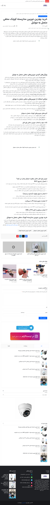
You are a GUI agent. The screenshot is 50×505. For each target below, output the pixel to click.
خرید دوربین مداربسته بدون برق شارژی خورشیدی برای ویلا (29, 350)
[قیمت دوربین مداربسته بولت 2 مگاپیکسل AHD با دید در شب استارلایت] (43, 357)
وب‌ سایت (22, 312)
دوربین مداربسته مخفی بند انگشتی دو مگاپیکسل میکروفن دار (25, 280)
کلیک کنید (21, 477)
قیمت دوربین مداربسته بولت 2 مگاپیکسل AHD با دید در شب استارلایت (27, 356)
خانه (45, 13)
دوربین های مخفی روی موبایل (12, 225)
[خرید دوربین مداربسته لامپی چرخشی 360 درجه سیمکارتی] (43, 364)
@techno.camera (23, 482)
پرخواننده (25, 346)
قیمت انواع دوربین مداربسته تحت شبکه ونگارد (31, 376)
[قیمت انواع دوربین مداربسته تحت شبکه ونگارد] (43, 381)
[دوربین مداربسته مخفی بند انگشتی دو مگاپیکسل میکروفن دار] (25, 271)
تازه (41, 346)
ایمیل (46, 312)
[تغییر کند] (45, 5)
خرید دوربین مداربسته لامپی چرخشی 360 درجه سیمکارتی (29, 361)
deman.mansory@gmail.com (27, 487)
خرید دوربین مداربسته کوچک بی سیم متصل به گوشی (40, 275)
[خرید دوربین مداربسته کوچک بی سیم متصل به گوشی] (40, 269)
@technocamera (24, 480)
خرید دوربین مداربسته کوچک (25, 230)
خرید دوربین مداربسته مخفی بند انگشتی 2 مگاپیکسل (10, 280)
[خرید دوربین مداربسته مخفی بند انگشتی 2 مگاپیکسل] (9, 271)
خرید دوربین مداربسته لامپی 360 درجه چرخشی (37, 1)
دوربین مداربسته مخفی (40, 13)
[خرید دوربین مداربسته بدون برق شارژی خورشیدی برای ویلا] (43, 352)
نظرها (9, 346)
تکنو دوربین (24, 502)
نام (46, 307)
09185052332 (22, 474)
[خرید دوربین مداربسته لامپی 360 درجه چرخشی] (43, 372)
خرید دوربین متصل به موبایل (39, 230)
